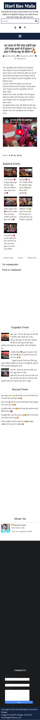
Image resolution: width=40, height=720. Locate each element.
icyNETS (12, 715)
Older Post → (32, 258)
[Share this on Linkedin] (20, 155)
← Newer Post (7, 258)
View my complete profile (21, 531)
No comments (20, 58)
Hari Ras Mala (20, 6)
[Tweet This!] (11, 155)
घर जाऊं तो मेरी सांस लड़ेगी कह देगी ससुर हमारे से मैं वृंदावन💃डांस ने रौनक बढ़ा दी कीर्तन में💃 (20, 48)
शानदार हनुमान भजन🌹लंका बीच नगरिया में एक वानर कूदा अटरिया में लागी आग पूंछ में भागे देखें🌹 (10, 214)
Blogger (4, 712)
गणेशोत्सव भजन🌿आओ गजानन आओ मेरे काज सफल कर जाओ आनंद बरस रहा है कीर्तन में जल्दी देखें (25, 214)
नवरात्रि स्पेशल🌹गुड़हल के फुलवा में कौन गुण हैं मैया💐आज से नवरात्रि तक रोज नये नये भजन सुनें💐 (23, 355)
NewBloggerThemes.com (11, 717)
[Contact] (20, 27)
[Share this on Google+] (15, 155)
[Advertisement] (20, 449)
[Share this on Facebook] (9, 155)
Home (20, 258)
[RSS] (25, 27)
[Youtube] (15, 27)
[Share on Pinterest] (18, 155)
